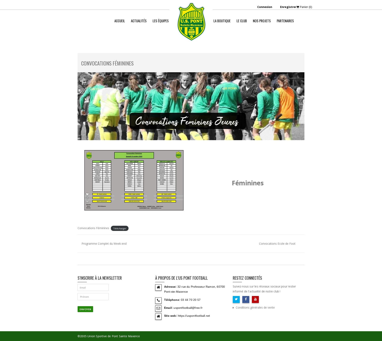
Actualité (258, 37)
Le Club (242, 20)
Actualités (139, 20)
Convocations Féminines (107, 63)
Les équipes (161, 20)
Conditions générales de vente (255, 307)
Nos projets (262, 20)
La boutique (222, 20)
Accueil (119, 20)
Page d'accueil (237, 37)
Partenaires (285, 20)
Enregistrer (288, 7)
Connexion (264, 7)
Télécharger (119, 228)
